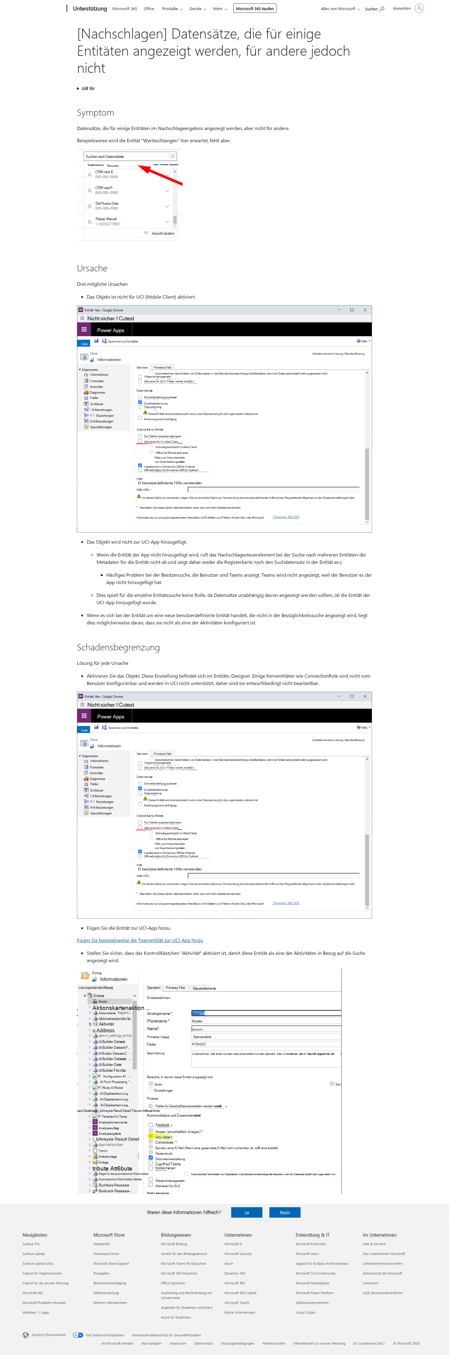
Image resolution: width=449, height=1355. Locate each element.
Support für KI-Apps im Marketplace (322, 1263)
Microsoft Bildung (174, 1243)
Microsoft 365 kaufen (255, 8)
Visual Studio (305, 1312)
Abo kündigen (151, 1343)
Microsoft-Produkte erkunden (44, 1302)
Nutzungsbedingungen (237, 1343)
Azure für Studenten (176, 1317)
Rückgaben (101, 1273)
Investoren (370, 1283)
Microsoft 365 (124, 8)
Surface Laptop (34, 1253)
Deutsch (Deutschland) (48, 1334)
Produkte (170, 8)
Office (149, 8)
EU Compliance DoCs (369, 1343)
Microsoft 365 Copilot (240, 1292)
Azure (228, 1263)
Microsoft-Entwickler (311, 1243)
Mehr (218, 8)
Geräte (196, 8)
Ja (247, 1212)
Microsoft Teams (236, 1302)
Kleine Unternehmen (239, 1312)
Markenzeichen (274, 1343)
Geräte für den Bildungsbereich (184, 1253)
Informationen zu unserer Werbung (319, 1343)
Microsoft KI (233, 1243)
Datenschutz (203, 1343)
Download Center (106, 1253)
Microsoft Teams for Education (183, 1263)
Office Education (173, 1283)
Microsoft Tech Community (315, 1273)
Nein (285, 1212)
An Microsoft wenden (117, 1343)
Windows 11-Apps (36, 1312)
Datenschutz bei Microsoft (382, 1273)
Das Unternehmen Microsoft (384, 1253)
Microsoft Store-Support (111, 1263)
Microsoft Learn (307, 1253)
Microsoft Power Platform (314, 1292)
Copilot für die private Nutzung (45, 1283)
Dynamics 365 (234, 1273)
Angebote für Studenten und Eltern (187, 1307)
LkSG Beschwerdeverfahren (383, 1292)
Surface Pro (31, 1243)
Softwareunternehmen (312, 1302)
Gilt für (88, 88)
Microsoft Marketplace (312, 1283)
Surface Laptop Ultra (38, 1263)
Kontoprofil (101, 1243)
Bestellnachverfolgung (109, 1283)
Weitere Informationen (110, 1302)
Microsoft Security (237, 1253)
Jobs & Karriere (374, 1243)
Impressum (178, 1343)
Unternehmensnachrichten (382, 1263)
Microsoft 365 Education (179, 1273)
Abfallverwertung (106, 1292)
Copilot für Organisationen (42, 1273)
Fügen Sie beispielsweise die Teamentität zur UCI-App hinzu (140, 940)
